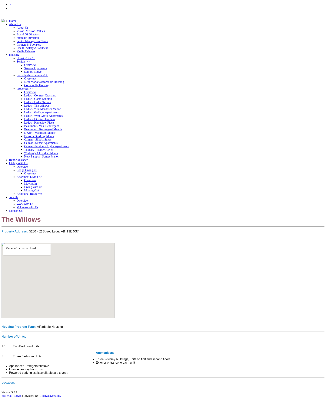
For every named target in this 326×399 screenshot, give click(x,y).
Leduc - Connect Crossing (39, 95)
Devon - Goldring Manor (39, 136)
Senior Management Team (32, 41)
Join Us (13, 197)
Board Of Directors (28, 34)
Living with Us (33, 187)
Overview (30, 64)
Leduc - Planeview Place (39, 122)
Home (12, 20)
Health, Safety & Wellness (32, 48)
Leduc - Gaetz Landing (38, 98)
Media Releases (26, 51)
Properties (25, 88)
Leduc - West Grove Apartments (43, 115)
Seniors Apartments (35, 68)
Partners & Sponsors (29, 44)
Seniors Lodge (33, 71)
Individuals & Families (32, 75)
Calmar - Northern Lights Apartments (46, 146)
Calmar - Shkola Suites (38, 139)
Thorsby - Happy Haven (38, 149)
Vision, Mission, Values (31, 31)
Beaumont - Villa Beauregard (41, 126)
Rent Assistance (18, 159)
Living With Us (18, 163)
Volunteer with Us (27, 207)
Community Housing (36, 85)
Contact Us (15, 210)
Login (18, 395)
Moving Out (31, 190)
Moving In (30, 183)
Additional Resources (29, 193)
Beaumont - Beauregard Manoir (43, 129)
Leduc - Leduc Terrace (37, 102)
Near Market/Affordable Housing (44, 81)
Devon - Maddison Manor (39, 132)
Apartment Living (29, 176)
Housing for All (26, 58)
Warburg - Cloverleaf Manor (41, 153)
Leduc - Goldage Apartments (41, 112)
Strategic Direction (28, 37)
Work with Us (25, 204)
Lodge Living (27, 170)
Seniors (23, 61)
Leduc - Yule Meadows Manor (42, 109)
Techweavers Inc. (50, 395)
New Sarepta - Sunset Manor (41, 156)
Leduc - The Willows (36, 105)
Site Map (7, 395)
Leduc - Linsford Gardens (39, 119)
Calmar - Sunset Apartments (41, 142)
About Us (15, 24)
